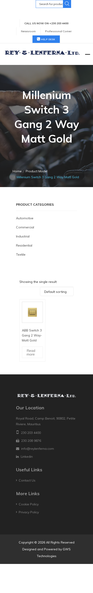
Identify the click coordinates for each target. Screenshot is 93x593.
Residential (24, 245)
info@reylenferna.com (37, 449)
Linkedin (27, 457)
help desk (47, 39)
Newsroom (28, 31)
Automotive (24, 218)
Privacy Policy (29, 512)
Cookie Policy (29, 504)
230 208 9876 (31, 441)
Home (17, 171)
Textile (21, 254)
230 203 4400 (31, 433)
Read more (31, 352)
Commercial (25, 227)
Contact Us (27, 480)
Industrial (23, 236)
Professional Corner (58, 31)
